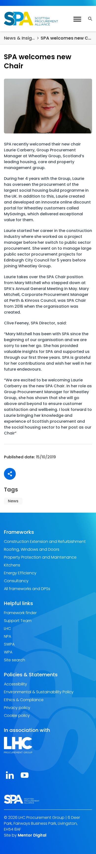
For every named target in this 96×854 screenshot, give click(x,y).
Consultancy (16, 581)
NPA (7, 636)
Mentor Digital (32, 835)
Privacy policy (17, 707)
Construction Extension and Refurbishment (45, 541)
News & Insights (19, 38)
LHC (7, 628)
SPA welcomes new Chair (66, 38)
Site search (14, 660)
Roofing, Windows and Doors (31, 549)
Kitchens (12, 565)
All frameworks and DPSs (27, 589)
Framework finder (20, 613)
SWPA (9, 644)
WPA (8, 652)
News (13, 501)
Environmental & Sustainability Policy (39, 692)
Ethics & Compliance (24, 700)
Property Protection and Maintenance (40, 557)
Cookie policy (17, 715)
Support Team (18, 620)
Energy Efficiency (20, 573)
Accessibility (15, 684)
